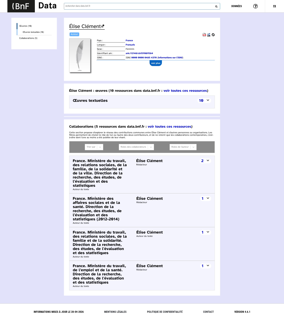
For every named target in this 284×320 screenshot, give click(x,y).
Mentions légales (115, 311)
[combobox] (142, 6)
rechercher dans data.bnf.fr (77, 6)
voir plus (155, 63)
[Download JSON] (213, 36)
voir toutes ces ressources (185, 91)
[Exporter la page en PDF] (204, 36)
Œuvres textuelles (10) (33, 32)
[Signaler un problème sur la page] (103, 26)
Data (47, 6)
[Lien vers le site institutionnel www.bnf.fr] (21, 6)
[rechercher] (216, 5)
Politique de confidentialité (165, 311)
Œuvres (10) (25, 26)
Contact (208, 311)
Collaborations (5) (28, 38)
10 (201, 101)
